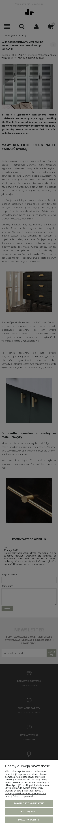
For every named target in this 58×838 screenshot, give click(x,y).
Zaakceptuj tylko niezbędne (29, 803)
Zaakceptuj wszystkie (29, 819)
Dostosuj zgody (29, 811)
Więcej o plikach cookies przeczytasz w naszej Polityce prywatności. (25, 795)
